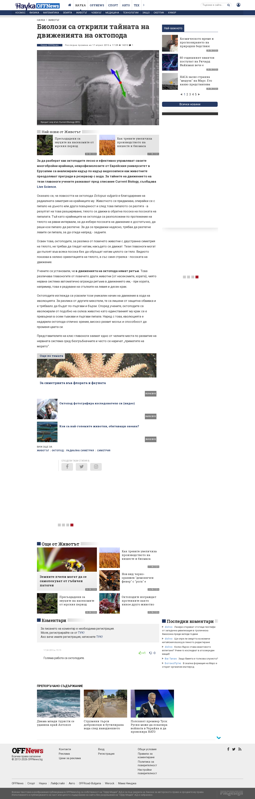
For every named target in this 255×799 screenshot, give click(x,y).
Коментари (54, 620)
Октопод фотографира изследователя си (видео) (97, 403)
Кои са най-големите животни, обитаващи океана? (99, 426)
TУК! (81, 632)
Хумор (172, 12)
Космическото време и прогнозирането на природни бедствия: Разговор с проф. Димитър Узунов (197, 46)
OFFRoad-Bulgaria (90, 783)
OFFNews (18, 783)
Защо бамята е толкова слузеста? (198, 658)
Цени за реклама (70, 758)
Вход (101, 749)
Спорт (113, 5)
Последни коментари (190, 621)
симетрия (104, 450)
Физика (34, 12)
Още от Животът (60, 544)
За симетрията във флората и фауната (73, 383)
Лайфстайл (58, 783)
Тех (136, 5)
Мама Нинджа (127, 783)
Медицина (112, 12)
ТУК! (99, 637)
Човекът (96, 12)
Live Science (46, 187)
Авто (126, 5)
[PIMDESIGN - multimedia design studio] (230, 794)
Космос (20, 12)
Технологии (131, 12)
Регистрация (106, 753)
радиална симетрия (80, 450)
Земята (67, 12)
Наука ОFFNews (50, 45)
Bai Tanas (171, 658)
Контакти (65, 749)
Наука (80, 5)
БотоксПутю (173, 663)
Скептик (159, 12)
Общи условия (147, 749)
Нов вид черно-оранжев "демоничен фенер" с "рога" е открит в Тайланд (138, 579)
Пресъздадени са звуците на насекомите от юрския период (74, 142)
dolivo (169, 627)
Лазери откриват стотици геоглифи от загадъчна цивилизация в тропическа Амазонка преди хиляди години (188, 630)
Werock (109, 783)
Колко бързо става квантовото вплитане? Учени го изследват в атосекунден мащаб (188, 650)
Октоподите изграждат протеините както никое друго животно (139, 600)
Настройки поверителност (147, 771)
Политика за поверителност (147, 763)
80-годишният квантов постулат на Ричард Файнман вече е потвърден (197, 63)
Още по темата (51, 356)
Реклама (64, 753)
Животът (81, 12)
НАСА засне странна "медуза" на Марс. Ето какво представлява (196, 80)
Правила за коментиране (146, 755)
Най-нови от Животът (61, 131)
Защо (146, 12)
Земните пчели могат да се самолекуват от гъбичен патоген (63, 580)
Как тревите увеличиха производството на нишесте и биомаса (134, 142)
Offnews (97, 5)
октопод (58, 450)
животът (43, 450)
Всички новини (189, 104)
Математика (51, 12)
